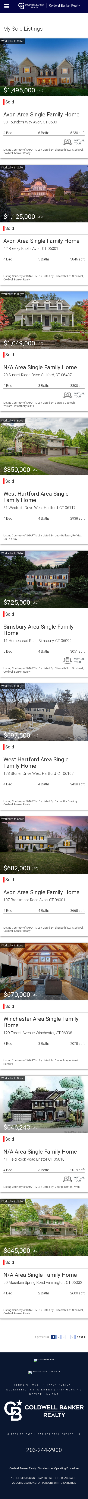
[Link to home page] (31, 5)
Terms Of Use (26, 1385)
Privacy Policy (57, 1385)
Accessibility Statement (29, 1390)
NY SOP (52, 1394)
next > (81, 1337)
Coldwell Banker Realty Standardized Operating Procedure (44, 1468)
